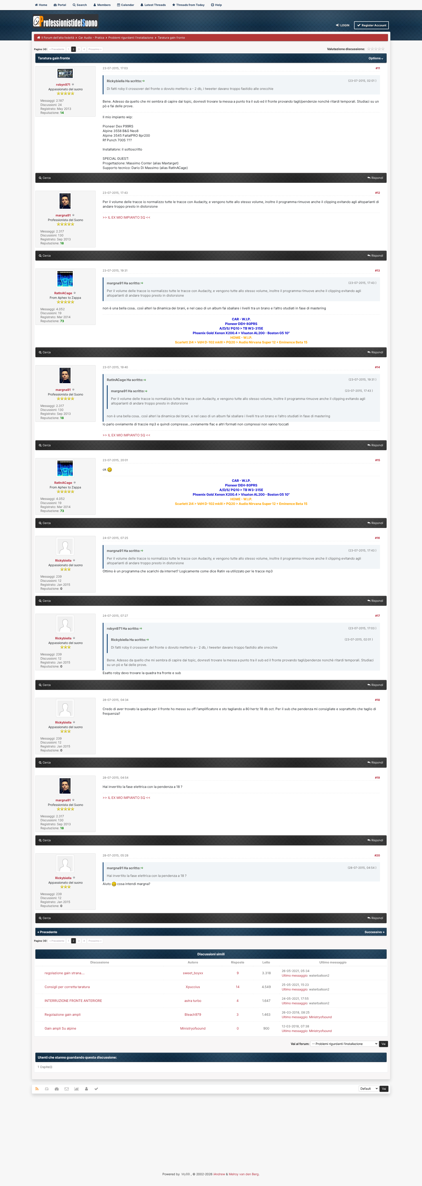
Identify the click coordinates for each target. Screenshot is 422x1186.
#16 (377, 538)
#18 (377, 700)
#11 (378, 68)
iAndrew (219, 1174)
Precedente (48, 932)
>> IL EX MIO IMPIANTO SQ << (126, 217)
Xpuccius (193, 987)
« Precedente (56, 49)
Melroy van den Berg (244, 1174)
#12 (377, 192)
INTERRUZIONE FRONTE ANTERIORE (73, 1001)
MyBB (186, 1174)
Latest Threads (155, 5)
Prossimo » (95, 49)
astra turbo (192, 1001)
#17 (377, 615)
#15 (377, 460)
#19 (377, 777)
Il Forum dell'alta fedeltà (58, 37)
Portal (61, 5)
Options (375, 58)
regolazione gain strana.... (65, 973)
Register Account (373, 25)
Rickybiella (63, 560)
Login (344, 25)
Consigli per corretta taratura (67, 987)
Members (104, 5)
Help (218, 5)
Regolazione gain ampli (63, 1014)
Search (81, 5)
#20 (377, 855)
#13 (377, 270)
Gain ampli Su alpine (60, 1028)
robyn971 (63, 84)
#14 (377, 367)
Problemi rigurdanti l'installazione (130, 37)
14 (238, 987)
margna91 (63, 215)
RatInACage (63, 293)
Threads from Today (190, 5)
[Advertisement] (211, 1129)
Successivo (373, 932)
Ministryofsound (320, 1017)
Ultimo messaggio (294, 975)
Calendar (127, 5)
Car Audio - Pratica (91, 37)
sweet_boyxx (193, 973)
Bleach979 (193, 1014)
